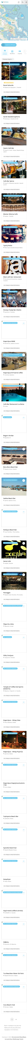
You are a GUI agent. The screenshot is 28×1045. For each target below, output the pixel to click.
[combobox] (8, 59)
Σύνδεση (18, 2)
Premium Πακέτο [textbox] (7, 59)
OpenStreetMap (19, 38)
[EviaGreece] (5, 2)
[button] (2, 21)
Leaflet (12, 38)
